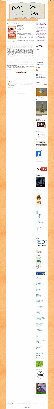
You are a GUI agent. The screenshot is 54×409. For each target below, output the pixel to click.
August (39, 216)
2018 (38, 212)
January (39, 227)
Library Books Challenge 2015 (40, 318)
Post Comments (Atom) (23, 93)
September (39, 215)
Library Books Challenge (39, 317)
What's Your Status (38, 352)
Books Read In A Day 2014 (39, 301)
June (38, 217)
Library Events (38, 319)
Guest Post (37, 313)
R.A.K (37, 334)
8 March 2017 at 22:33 (12, 85)
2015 (38, 229)
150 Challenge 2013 (38, 283)
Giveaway (37, 312)
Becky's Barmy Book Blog (39, 150)
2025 (38, 208)
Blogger (28, 407)
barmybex (41, 74)
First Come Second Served (39, 306)
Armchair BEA (38, 290)
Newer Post (9, 90)
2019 (38, 211)
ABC (36, 288)
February (39, 219)
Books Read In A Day (39, 300)
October (39, 214)
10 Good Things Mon (38, 278)
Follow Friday (38, 307)
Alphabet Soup (38, 289)
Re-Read (37, 336)
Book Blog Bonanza (38, 295)
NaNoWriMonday (38, 329)
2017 (38, 213)
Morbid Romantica (38, 325)
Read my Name (38, 337)
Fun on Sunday (38, 311)
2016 (38, 228)
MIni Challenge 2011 (38, 324)
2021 (38, 209)
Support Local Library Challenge (40, 340)
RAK (36, 335)
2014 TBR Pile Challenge (39, 284)
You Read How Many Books (39, 353)
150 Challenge (38, 282)
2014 (38, 230)
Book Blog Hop (38, 296)
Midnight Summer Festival (39, 323)
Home (21, 90)
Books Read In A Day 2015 (39, 302)
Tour (36, 348)
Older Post (33, 90)
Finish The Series (38, 305)
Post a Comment (10, 87)
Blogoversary (37, 294)
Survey (37, 341)
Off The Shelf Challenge (39, 330)
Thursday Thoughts (38, 346)
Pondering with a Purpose (39, 331)
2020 (38, 210)
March (39, 218)
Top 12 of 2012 (38, 347)
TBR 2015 (37, 342)
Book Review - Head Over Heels (14, 23)
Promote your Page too (38, 156)
